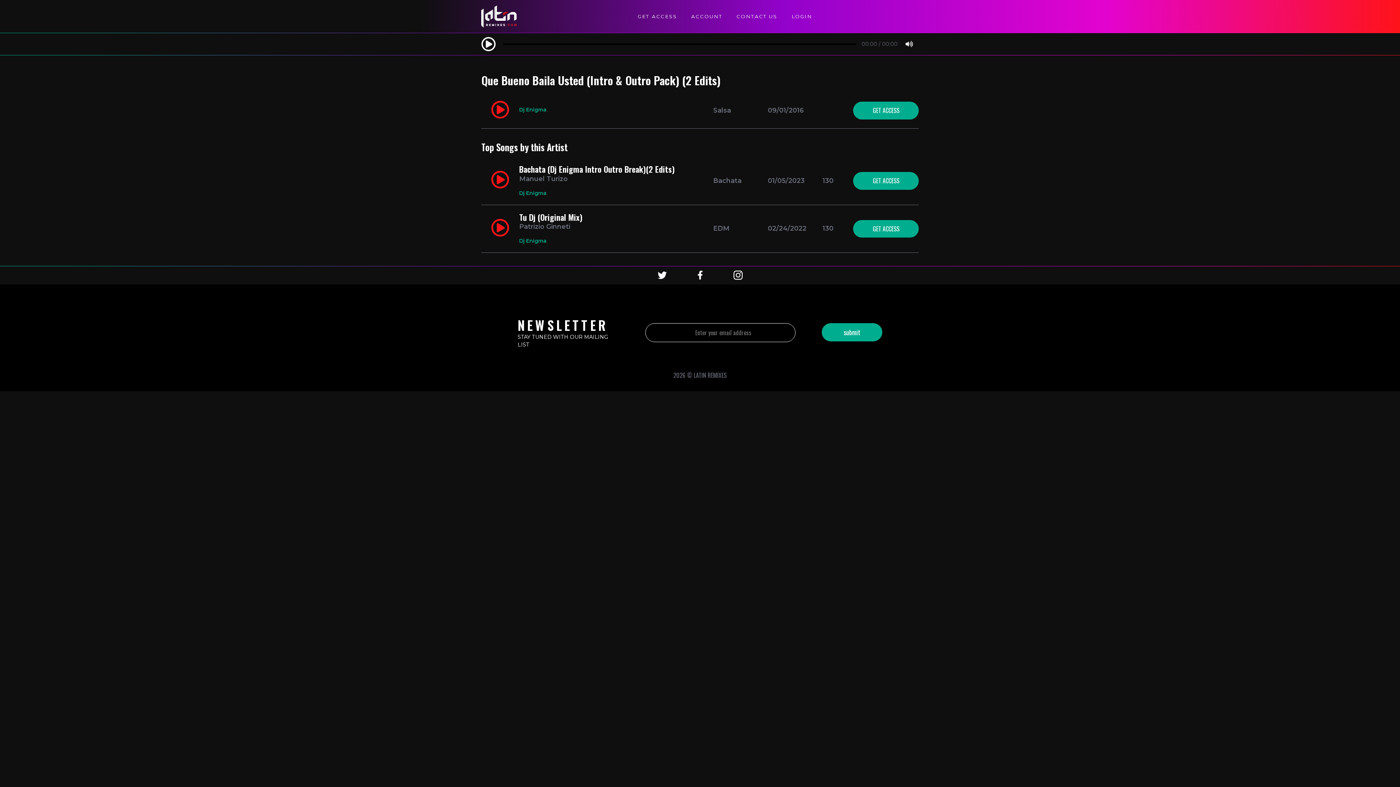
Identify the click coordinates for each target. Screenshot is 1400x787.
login (802, 16)
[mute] (909, 44)
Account (706, 16)
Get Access (657, 16)
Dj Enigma (533, 109)
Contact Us (756, 16)
